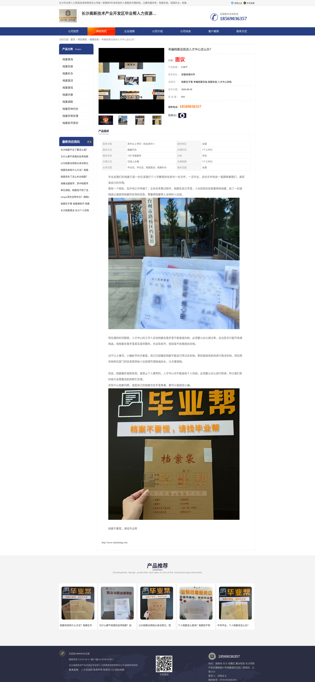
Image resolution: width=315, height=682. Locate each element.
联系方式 (241, 31)
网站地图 (119, 670)
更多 (89, 142)
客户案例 (213, 31)
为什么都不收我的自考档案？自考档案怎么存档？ (76, 156)
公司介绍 (157, 31)
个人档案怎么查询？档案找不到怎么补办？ (160, 625)
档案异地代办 (70, 108)
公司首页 (73, 31)
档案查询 (68, 59)
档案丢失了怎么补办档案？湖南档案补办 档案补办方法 (76, 177)
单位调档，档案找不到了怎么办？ (76, 190)
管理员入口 (109, 670)
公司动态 (185, 31)
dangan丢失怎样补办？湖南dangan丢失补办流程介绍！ (76, 197)
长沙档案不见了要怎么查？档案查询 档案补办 (76, 150)
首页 (73, 39)
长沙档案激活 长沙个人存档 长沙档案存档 (76, 210)
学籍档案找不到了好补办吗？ (235, 625)
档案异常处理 (70, 116)
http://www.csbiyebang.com (114, 542)
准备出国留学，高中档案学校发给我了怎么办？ (76, 183)
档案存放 (94, 39)
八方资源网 (87, 670)
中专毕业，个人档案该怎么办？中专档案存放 (201, 625)
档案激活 (68, 80)
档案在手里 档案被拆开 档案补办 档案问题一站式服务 (76, 203)
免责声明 (97, 670)
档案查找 (68, 87)
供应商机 (101, 31)
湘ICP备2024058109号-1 (102, 659)
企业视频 (129, 31)
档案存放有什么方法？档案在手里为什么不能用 (76, 170)
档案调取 (68, 101)
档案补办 (68, 73)
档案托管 (68, 94)
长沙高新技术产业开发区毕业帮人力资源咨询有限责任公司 (96, 665)
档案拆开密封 (70, 123)
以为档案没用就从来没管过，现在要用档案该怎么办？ (76, 163)
